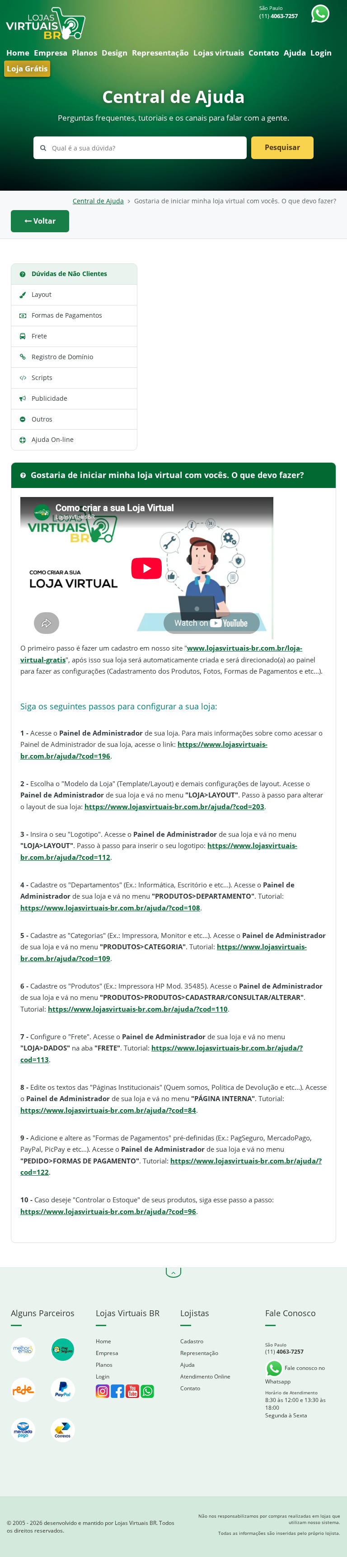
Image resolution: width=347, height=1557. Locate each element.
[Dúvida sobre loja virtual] (147, 1391)
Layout (42, 294)
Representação (160, 52)
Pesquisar (282, 147)
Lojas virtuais (218, 52)
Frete (39, 336)
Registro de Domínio (62, 356)
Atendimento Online (205, 1376)
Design (114, 52)
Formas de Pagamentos (67, 315)
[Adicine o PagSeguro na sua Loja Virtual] (63, 1366)
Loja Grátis (27, 68)
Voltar (44, 221)
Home (17, 52)
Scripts (42, 377)
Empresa (50, 52)
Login (321, 52)
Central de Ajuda (98, 201)
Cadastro (191, 1341)
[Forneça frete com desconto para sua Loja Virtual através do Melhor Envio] (24, 1366)
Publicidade (49, 398)
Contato (264, 52)
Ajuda (295, 52)
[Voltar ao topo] (173, 1273)
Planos (84, 52)
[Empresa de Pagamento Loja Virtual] (63, 1406)
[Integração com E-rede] (24, 1406)
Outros (42, 419)
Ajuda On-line (53, 439)
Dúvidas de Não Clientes (69, 273)
